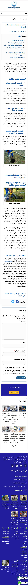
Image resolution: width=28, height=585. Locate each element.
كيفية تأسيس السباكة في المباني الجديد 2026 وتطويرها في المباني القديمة (14, 440)
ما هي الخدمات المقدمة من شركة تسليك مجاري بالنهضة (14, 505)
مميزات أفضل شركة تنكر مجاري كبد (22, 415)
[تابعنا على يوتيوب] (17, 466)
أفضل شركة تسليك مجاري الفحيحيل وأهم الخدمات (16, 176)
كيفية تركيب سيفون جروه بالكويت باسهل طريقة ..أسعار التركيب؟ (24, 553)
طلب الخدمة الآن (14, 392)
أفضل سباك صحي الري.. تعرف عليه (14, 573)
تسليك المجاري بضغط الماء (15, 43)
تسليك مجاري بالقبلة (18, 40)
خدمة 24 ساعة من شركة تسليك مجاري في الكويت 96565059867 (14, 521)
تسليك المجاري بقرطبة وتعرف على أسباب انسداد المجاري (23, 505)
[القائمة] (26, 13)
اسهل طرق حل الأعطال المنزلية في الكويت (22, 437)
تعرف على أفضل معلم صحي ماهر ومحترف (5, 541)
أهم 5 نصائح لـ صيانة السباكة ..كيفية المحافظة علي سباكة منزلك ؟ (6, 418)
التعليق (22, 321)
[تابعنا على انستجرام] (12, 466)
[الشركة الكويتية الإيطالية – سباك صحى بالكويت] (14, 5)
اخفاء (19, 36)
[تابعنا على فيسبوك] (25, 466)
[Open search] (2, 13)
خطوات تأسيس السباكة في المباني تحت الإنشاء (6, 438)
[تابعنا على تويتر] (21, 466)
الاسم (22, 342)
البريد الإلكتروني (19, 351)
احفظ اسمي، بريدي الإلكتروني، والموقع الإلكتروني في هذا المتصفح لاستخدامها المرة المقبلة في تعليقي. (14, 370)
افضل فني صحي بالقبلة (17, 57)
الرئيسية (25, 19)
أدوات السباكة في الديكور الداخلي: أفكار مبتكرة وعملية (14, 418)
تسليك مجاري (16, 19)
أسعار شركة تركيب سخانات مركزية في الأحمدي (5, 569)
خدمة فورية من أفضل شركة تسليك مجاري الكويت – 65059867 (5, 505)
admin (22, 31)
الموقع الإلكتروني (19, 359)
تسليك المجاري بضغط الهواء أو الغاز (13, 45)
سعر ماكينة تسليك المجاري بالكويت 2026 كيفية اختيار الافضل (23, 521)
